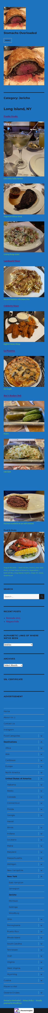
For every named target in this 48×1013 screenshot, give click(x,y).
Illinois (10, 827)
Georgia (11, 815)
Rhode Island (13, 937)
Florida (10, 809)
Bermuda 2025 (13, 618)
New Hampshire (15, 870)
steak (41, 573)
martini (27, 573)
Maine (10, 846)
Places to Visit (10, 986)
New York (39, 568)
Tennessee (12, 950)
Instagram (9, 729)
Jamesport (14, 888)
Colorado (11, 797)
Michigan (11, 864)
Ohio (9, 919)
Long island (18, 573)
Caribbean (10, 760)
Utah (9, 956)
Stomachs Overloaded (20, 33)
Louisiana (11, 840)
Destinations (10, 742)
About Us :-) (9, 717)
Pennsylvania (13, 925)
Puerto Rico (13, 931)
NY (37, 573)
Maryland (11, 852)
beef (5, 573)
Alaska (10, 791)
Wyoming (12, 974)
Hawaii (10, 821)
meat (33, 573)
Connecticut (13, 803)
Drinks (25, 568)
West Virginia (13, 968)
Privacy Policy (28, 1001)
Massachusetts (14, 858)
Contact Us (9, 723)
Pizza (6, 570)
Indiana (11, 833)
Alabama (11, 784)
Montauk (13, 901)
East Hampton (16, 882)
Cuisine (7, 980)
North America (12, 772)
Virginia (11, 962)
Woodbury (14, 913)
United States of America (19, 570)
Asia (7, 754)
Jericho (32, 568)
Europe (9, 766)
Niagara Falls (12, 621)
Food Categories (12, 736)
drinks (10, 573)
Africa (8, 748)
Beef (20, 568)
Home (7, 711)
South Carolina (14, 943)
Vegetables (33, 570)
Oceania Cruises (11, 992)
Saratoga (13, 907)
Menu (7, 40)
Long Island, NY (18, 109)
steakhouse (8, 575)
